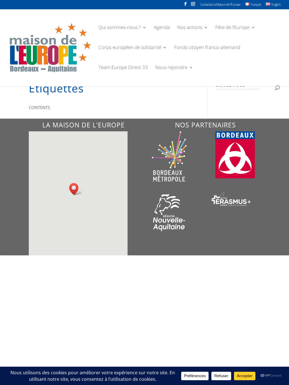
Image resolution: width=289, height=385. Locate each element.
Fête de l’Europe (232, 27)
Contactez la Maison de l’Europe (220, 5)
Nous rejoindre (171, 67)
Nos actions (189, 27)
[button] (75, 189)
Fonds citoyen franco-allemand (207, 47)
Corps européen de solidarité (129, 47)
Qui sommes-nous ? (119, 27)
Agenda (162, 27)
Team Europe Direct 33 (123, 67)
